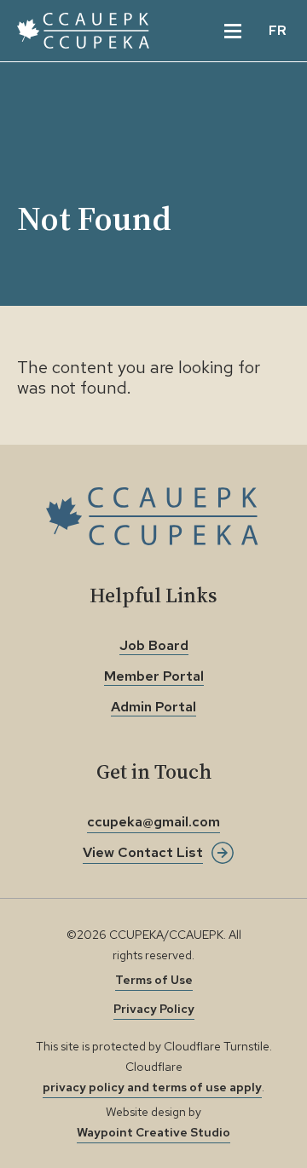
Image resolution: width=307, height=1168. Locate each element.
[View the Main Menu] (233, 31)
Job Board (153, 645)
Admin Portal (153, 707)
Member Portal (154, 676)
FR (278, 30)
